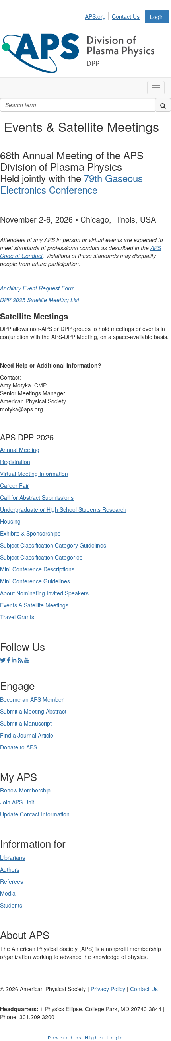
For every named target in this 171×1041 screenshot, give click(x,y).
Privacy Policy (108, 989)
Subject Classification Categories (41, 557)
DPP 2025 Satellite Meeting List (39, 300)
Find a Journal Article (26, 735)
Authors (9, 869)
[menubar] (114, 15)
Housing (10, 521)
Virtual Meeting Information (34, 473)
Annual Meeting (19, 450)
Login (157, 17)
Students (11, 905)
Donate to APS (18, 747)
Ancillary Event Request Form (37, 288)
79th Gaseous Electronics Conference (71, 183)
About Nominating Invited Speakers (44, 593)
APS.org (95, 16)
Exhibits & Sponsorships (30, 533)
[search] (163, 105)
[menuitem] (97, 15)
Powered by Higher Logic (86, 1037)
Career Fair (14, 485)
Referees (11, 881)
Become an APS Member (32, 699)
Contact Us (126, 16)
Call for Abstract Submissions (37, 497)
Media (8, 893)
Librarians (12, 857)
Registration (15, 462)
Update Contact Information (35, 814)
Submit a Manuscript (26, 723)
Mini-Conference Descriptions (37, 569)
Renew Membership (25, 790)
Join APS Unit (17, 802)
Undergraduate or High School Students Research (63, 509)
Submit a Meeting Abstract (33, 711)
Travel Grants (17, 617)
